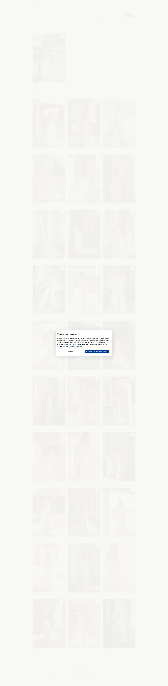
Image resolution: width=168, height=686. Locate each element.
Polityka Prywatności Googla (67, 344)
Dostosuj (71, 352)
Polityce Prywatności (76, 346)
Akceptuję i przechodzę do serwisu (97, 352)
